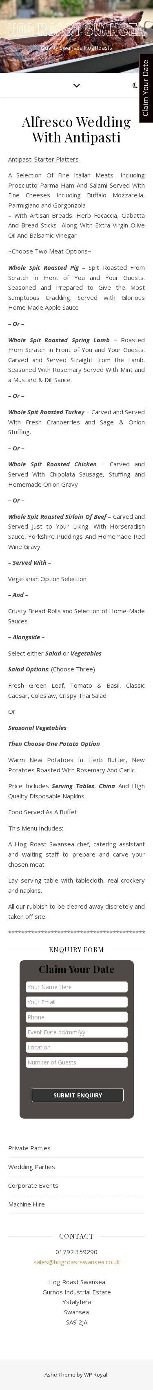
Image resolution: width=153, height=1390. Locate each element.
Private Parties (29, 1148)
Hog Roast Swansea (76, 29)
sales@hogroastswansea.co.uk (76, 1262)
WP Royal (95, 1374)
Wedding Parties (31, 1167)
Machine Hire (26, 1204)
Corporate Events (33, 1185)
